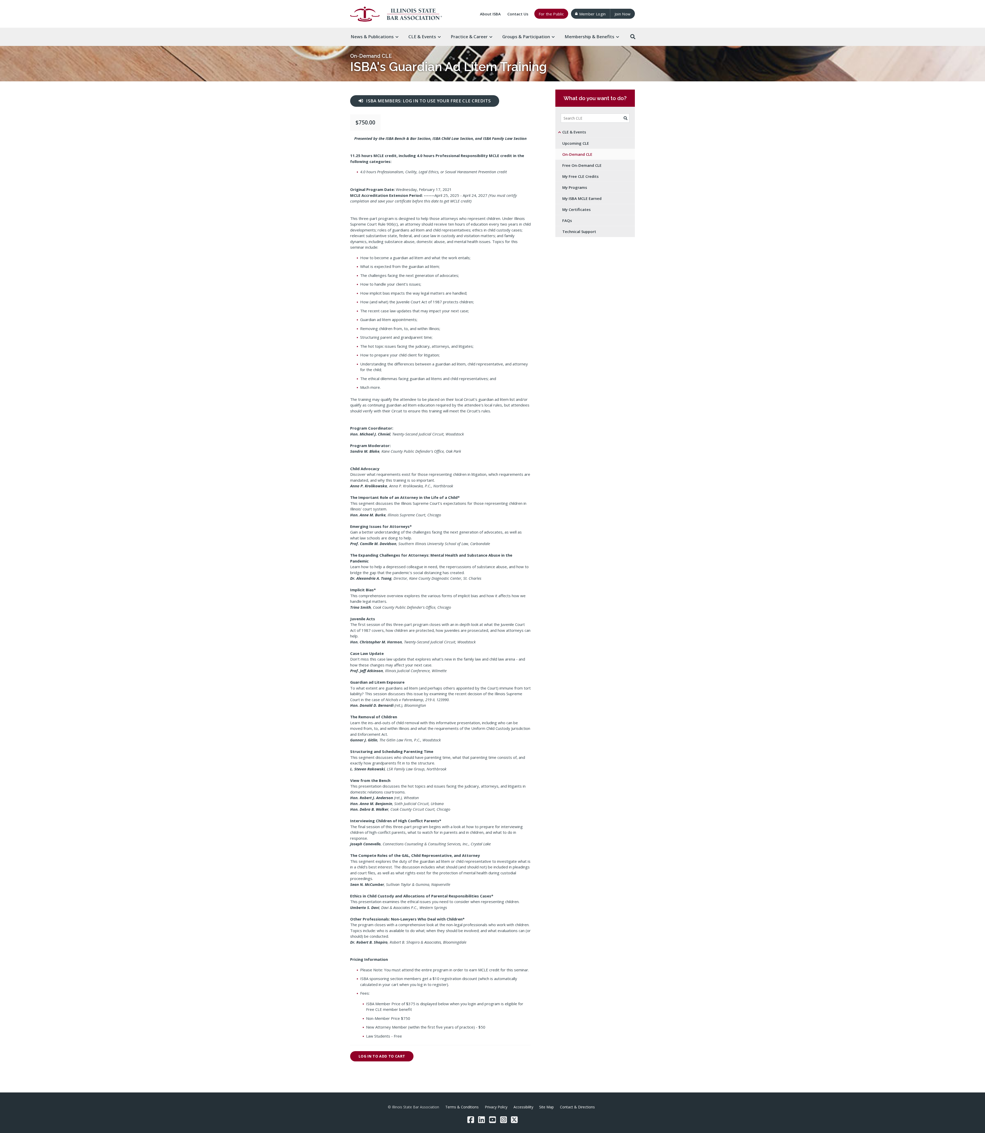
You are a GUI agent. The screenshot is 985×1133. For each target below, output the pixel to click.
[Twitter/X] (514, 1120)
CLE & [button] (422, 37)
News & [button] (372, 37)
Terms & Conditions (462, 1107)
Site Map (546, 1107)
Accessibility (523, 1107)
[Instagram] (503, 1120)
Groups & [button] (526, 37)
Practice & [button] (469, 37)
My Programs (574, 187)
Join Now (623, 13)
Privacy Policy (496, 1107)
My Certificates (576, 209)
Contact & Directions (577, 1107)
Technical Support (579, 231)
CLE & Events (574, 131)
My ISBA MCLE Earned (582, 198)
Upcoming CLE (575, 143)
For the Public (551, 13)
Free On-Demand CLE (582, 165)
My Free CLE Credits (580, 176)
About (490, 13)
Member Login (592, 13)
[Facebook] (471, 1120)
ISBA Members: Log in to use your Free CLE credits (428, 101)
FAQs (567, 220)
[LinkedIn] (481, 1120)
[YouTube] (492, 1120)
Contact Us (517, 13)
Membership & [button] (589, 37)
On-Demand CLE (371, 56)
